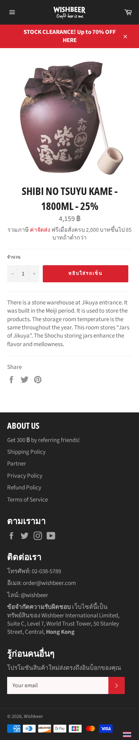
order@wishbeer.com (49, 583)
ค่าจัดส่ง (40, 230)
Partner (16, 463)
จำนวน (13, 257)
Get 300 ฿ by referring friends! (43, 440)
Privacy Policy (24, 476)
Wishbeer (33, 716)
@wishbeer (34, 595)
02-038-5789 (46, 571)
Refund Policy (24, 487)
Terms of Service (27, 499)
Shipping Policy (26, 452)
